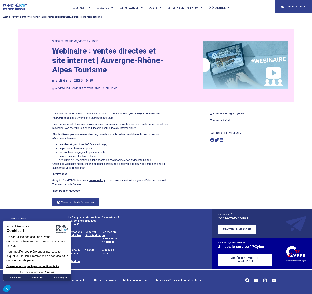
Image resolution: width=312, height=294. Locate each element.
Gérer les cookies (105, 280)
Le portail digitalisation (183, 8)
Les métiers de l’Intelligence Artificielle (109, 237)
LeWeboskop (97, 180)
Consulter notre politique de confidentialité (32, 266)
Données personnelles (74, 280)
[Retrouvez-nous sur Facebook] (247, 280)
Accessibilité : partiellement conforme (179, 280)
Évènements (19, 16)
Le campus (103, 8)
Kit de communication (136, 280)
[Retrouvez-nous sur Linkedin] (256, 280)
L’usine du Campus (74, 251)
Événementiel (217, 8)
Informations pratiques (92, 219)
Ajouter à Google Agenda (228, 113)
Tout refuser (14, 277)
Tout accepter (60, 277)
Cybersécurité (110, 217)
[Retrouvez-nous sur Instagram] (265, 280)
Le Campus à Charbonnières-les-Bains (77, 220)
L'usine (153, 8)
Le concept (79, 8)
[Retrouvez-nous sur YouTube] (274, 280)
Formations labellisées (75, 234)
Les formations (129, 8)
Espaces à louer (108, 251)
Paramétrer (37, 277)
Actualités (74, 261)
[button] (212, 140)
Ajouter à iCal (221, 120)
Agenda (89, 249)
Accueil (7, 16)
